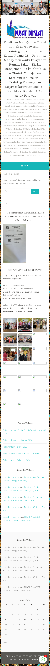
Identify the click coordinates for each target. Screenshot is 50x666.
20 (25, 624)
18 (12, 624)
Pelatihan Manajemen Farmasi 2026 (17, 440)
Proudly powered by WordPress (23, 656)
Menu (26, 165)
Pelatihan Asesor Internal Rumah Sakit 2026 (21, 453)
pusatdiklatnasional (11, 477)
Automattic (33, 659)
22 (38, 624)
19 (19, 624)
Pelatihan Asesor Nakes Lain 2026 (16, 460)
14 (31, 619)
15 (38, 619)
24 (6, 629)
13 (25, 619)
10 (6, 619)
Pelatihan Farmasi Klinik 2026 (15, 446)
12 (19, 619)
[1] (43, 660)
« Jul (5, 642)
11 (12, 619)
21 (31, 624)
